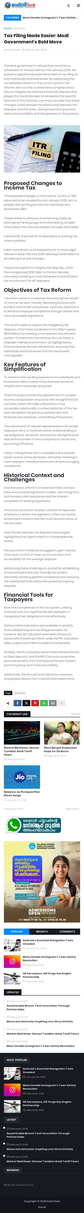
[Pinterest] (35, 703)
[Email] (53, 703)
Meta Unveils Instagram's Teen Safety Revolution (49, 18)
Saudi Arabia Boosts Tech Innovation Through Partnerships (38, 1007)
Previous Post (14, 809)
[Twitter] (26, 703)
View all (75, 714)
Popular (16, 931)
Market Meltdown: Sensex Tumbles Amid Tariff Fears (21, 751)
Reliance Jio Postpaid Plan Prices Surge (22, 793)
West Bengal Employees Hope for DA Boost (60, 749)
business (19, 28)
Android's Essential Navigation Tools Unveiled (48, 942)
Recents (42, 931)
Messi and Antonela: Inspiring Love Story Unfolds (40, 1021)
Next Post (72, 809)
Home (8, 28)
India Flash (53, 1201)
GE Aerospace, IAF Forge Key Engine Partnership (47, 975)
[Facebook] (17, 703)
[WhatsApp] (44, 703)
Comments (67, 931)
